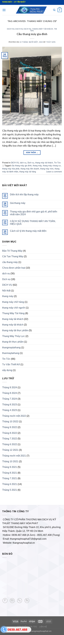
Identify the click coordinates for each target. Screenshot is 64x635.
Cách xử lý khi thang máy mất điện (28, 231)
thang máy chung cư (52, 165)
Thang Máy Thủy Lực (13, 336)
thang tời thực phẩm (13, 341)
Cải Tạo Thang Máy (12, 256)
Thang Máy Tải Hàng (13, 313)
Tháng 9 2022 (9, 427)
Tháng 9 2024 (9, 387)
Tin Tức (57, 163)
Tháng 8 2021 (9, 473)
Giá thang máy (17, 203)
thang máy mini (46, 169)
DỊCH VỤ (10, 29)
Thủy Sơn (50, 42)
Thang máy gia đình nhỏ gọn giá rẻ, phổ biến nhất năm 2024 (33, 213)
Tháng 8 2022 (9, 433)
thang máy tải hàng (27, 172)
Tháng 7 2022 (9, 438)
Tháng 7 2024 (9, 399)
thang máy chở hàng (13, 302)
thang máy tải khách (42, 29)
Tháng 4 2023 (9, 410)
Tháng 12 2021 (10, 450)
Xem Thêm (32, 153)
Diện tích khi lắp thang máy (24, 194)
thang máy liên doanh (30, 169)
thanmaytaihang (10, 353)
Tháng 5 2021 (9, 490)
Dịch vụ (27, 29)
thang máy (37, 165)
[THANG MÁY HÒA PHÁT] (32, 9)
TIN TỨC (33, 627)
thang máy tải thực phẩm (15, 330)
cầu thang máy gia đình (21, 165)
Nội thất (6, 290)
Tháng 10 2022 (10, 421)
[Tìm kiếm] (54, 10)
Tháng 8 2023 (9, 404)
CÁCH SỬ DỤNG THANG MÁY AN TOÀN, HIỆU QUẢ (33, 222)
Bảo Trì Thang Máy (12, 251)
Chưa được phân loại (13, 267)
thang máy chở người (13, 307)
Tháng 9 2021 (9, 467)
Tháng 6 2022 (9, 444)
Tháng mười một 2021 (14, 455)
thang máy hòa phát (10, 169)
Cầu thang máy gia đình (32, 34)
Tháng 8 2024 (9, 393)
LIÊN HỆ (43, 627)
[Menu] (4, 10)
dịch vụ (19, 29)
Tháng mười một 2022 (14, 416)
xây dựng (7, 370)
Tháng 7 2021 (9, 478)
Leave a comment (54, 172)
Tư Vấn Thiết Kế (11, 364)
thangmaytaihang (11, 347)
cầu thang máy (10, 262)
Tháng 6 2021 (9, 484)
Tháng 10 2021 (10, 461)
